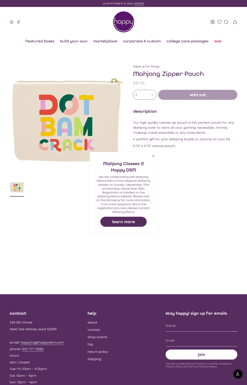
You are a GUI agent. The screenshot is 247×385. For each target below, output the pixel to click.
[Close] (153, 156)
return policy (98, 351)
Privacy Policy (174, 366)
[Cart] (235, 22)
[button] (105, 41)
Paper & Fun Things (146, 66)
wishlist (139, 3)
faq (90, 344)
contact (94, 329)
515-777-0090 (33, 349)
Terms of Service (199, 366)
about (92, 322)
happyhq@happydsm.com (42, 342)
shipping (94, 359)
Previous (10, 121)
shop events (97, 337)
